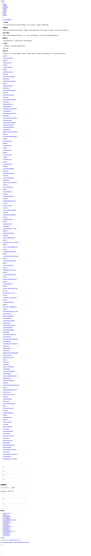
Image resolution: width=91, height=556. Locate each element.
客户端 (4, 13)
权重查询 (5, 6)
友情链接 (19, 542)
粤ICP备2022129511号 (15, 540)
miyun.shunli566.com (7, 532)
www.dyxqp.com (6, 535)
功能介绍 (11, 542)
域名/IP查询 (5, 7)
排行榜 (4, 12)
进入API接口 (6, 48)
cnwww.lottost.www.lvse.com (9, 531)
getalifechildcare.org (7, 516)
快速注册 (9, 19)
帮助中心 (23, 542)
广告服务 (15, 542)
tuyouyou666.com (6, 534)
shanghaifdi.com (6, 527)
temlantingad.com (6, 521)
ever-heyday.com (6, 533)
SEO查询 (5, 4)
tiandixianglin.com (6, 529)
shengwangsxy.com (7, 522)
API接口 (5, 9)
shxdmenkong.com (6, 528)
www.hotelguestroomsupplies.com (9, 519)
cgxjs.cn (4, 514)
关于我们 (2, 542)
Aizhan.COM (8, 540)
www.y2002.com (6, 517)
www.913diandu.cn (7, 518)
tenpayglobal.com (6, 525)
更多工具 (5, 11)
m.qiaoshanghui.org (7, 513)
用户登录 (5, 19)
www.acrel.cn (5, 524)
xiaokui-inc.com (6, 515)
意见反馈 (27, 542)
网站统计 (5, 15)
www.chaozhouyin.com (7, 526)
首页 (4, 3)
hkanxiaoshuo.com (6, 523)
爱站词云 (5, 8)
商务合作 (7, 542)
